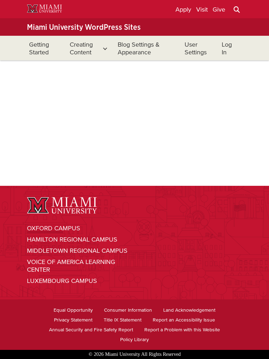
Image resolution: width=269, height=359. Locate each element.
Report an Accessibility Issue (184, 320)
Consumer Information (128, 310)
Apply (183, 9)
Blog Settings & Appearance (139, 48)
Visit (202, 9)
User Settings (196, 48)
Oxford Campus (53, 228)
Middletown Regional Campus (77, 251)
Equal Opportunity (73, 310)
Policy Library (134, 340)
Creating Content (81, 48)
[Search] (237, 9)
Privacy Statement (73, 320)
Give (219, 9)
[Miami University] (44, 10)
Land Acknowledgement (189, 310)
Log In (227, 48)
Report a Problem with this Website (182, 330)
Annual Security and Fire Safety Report (91, 330)
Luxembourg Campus (62, 281)
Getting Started (39, 48)
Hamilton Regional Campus (72, 239)
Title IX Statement (123, 320)
